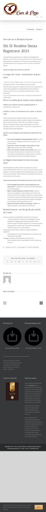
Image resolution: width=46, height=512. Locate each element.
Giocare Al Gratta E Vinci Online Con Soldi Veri (16, 70)
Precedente (30, 29)
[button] (4, 303)
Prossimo (38, 29)
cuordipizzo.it (32, 385)
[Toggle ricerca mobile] (37, 17)
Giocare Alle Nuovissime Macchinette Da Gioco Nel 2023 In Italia (22, 180)
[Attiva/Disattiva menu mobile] (42, 17)
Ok (39, 507)
